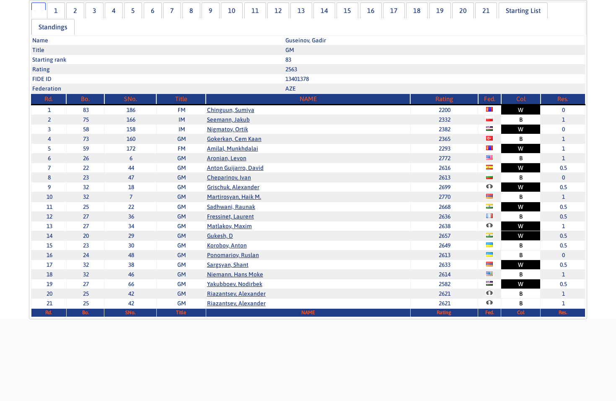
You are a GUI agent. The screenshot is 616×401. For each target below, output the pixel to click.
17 (394, 10)
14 (324, 10)
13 (301, 10)
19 (440, 10)
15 (347, 10)
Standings (53, 27)
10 (232, 10)
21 (486, 10)
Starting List (523, 10)
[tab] (38, 6)
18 (417, 10)
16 (371, 10)
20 (463, 10)
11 (255, 10)
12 (278, 10)
